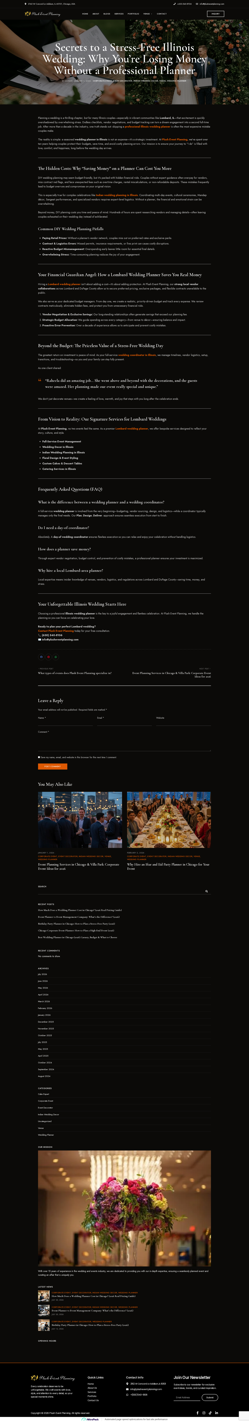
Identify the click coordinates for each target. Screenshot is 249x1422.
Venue (162, 81)
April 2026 (43, 994)
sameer (68, 81)
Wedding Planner (176, 81)
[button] (215, 14)
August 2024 (44, 1076)
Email (100, 718)
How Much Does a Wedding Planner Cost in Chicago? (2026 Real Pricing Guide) (80, 910)
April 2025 (43, 1055)
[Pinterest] (48, 657)
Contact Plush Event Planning (56, 631)
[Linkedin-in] (216, 1412)
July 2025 (42, 1042)
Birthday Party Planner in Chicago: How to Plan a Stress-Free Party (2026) (76, 923)
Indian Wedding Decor (145, 81)
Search (42, 886)
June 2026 (43, 981)
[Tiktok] (210, 1412)
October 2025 (45, 1035)
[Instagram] (203, 1412)
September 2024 (46, 1069)
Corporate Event (102, 81)
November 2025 (46, 1028)
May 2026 (43, 987)
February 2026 (45, 1008)
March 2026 (44, 1001)
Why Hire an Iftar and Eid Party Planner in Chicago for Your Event (168, 866)
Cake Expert (43, 1094)
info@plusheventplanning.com (211, 3)
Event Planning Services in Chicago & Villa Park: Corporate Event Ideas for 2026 (78, 866)
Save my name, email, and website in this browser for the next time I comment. (79, 757)
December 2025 (46, 1021)
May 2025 (43, 1049)
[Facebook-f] (197, 1412)
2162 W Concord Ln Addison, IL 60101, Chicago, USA (51, 3)
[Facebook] (41, 657)
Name (42, 718)
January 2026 (44, 1015)
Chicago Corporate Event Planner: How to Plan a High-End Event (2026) (76, 930)
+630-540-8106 (184, 3)
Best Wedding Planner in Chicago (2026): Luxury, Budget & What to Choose (77, 937)
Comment (43, 732)
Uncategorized (44, 1121)
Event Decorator (122, 81)
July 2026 (42, 974)
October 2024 (45, 1062)
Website (160, 718)
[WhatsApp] (55, 657)
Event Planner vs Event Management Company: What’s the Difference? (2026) (79, 916)
